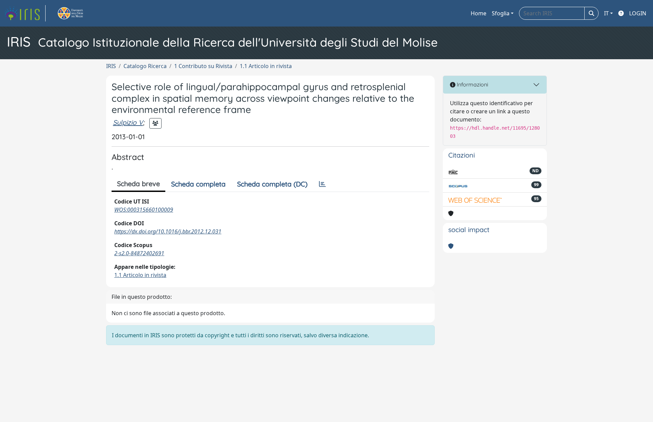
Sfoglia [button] (500, 13)
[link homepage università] (78, 13)
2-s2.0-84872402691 (139, 253)
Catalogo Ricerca (145, 66)
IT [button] (606, 13)
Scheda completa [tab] (198, 184)
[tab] (322, 184)
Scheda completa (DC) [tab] (272, 184)
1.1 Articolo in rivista (266, 66)
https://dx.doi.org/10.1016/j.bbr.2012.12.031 (167, 231)
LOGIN (637, 13)
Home (478, 13)
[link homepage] (25, 13)
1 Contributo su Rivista (203, 66)
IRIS (111, 66)
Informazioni (471, 84)
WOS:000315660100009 (143, 209)
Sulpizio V (128, 122)
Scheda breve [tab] (138, 183)
